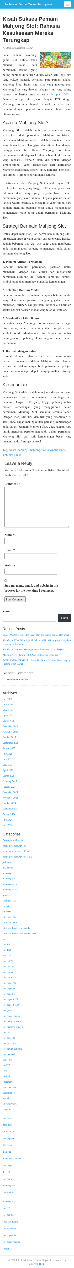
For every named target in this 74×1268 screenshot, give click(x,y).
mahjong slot (37, 450)
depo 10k (7, 1124)
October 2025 (9, 737)
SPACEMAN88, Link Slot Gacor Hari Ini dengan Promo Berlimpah (36, 634)
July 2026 (7, 699)
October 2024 (9, 803)
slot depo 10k (9, 982)
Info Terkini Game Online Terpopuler (27, 4)
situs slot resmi (10, 1221)
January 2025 (9, 786)
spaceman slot (9, 1087)
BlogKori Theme (37, 1263)
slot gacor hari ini (11, 1015)
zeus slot (7, 1109)
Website (9, 565)
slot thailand (9, 1054)
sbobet (6, 906)
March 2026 (8, 720)
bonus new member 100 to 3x (17, 851)
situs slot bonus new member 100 (19, 933)
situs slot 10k (9, 917)
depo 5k (6, 1172)
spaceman (7, 1081)
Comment (12, 483)
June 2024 (8, 825)
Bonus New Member (13, 840)
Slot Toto (7, 1059)
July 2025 (7, 753)
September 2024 (10, 808)
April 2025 (8, 770)
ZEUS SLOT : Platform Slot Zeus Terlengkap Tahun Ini (30, 654)
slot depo (7, 1165)
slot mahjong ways (12, 1021)
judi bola (7, 862)
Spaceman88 (9, 1092)
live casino (8, 867)
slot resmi (7, 1178)
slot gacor (15, 455)
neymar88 (7, 895)
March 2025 (8, 775)
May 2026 (8, 709)
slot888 (6, 1076)
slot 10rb (7, 949)
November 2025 (10, 731)
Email (9, 550)
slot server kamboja (12, 1048)
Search (6, 611)
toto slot (7, 1098)
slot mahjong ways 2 (13, 1026)
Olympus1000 (9, 900)
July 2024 (7, 819)
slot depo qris (9, 1235)
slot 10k (6, 944)
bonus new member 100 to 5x (17, 856)
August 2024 (9, 814)
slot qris (7, 1032)
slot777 (6, 1065)
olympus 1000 (59, 94)
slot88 (6, 1070)
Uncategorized (10, 1103)
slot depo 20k (9, 988)
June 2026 (8, 704)
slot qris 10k (9, 1037)
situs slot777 (9, 1131)
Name (9, 534)
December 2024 (10, 792)
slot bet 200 (8, 961)
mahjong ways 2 (11, 889)
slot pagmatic (9, 1138)
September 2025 (10, 742)
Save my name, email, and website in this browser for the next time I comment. (31, 588)
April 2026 (8, 715)
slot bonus (8, 971)
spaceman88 (8, 1192)
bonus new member (12, 1158)
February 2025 (10, 781)
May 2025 (8, 764)
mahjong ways (10, 884)
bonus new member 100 (14, 845)
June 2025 (8, 759)
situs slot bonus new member (17, 928)
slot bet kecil (9, 966)
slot (5, 455)
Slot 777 (7, 955)
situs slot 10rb (10, 922)
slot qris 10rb (9, 1043)
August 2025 (9, 748)
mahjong (22, 450)
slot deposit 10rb (11, 1004)
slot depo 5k (9, 993)
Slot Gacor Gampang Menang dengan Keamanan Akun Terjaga (33, 649)
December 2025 (10, 726)
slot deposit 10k (10, 999)
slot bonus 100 (10, 977)
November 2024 (10, 797)
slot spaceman (9, 1228)
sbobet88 (7, 911)
